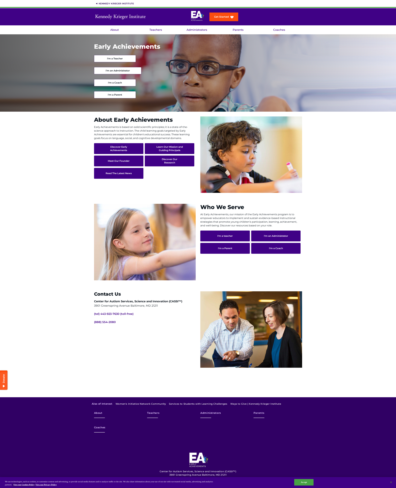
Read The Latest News (119, 173)
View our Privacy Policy (46, 485)
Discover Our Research (169, 161)
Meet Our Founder (118, 160)
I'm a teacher (225, 235)
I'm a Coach (115, 82)
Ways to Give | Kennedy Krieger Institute (255, 403)
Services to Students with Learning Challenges (198, 403)
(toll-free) (126, 314)
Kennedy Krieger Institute (116, 3)
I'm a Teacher (115, 58)
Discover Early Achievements (118, 148)
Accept (304, 482)
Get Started (221, 16)
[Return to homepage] (121, 16)
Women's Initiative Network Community (141, 403)
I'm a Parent (115, 94)
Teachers (155, 30)
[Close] (391, 482)
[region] (198, 482)
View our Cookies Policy (24, 485)
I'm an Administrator (118, 70)
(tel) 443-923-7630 (106, 314)
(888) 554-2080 (105, 322)
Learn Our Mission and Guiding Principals (169, 148)
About (114, 30)
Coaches (279, 30)
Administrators (197, 30)
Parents (238, 30)
